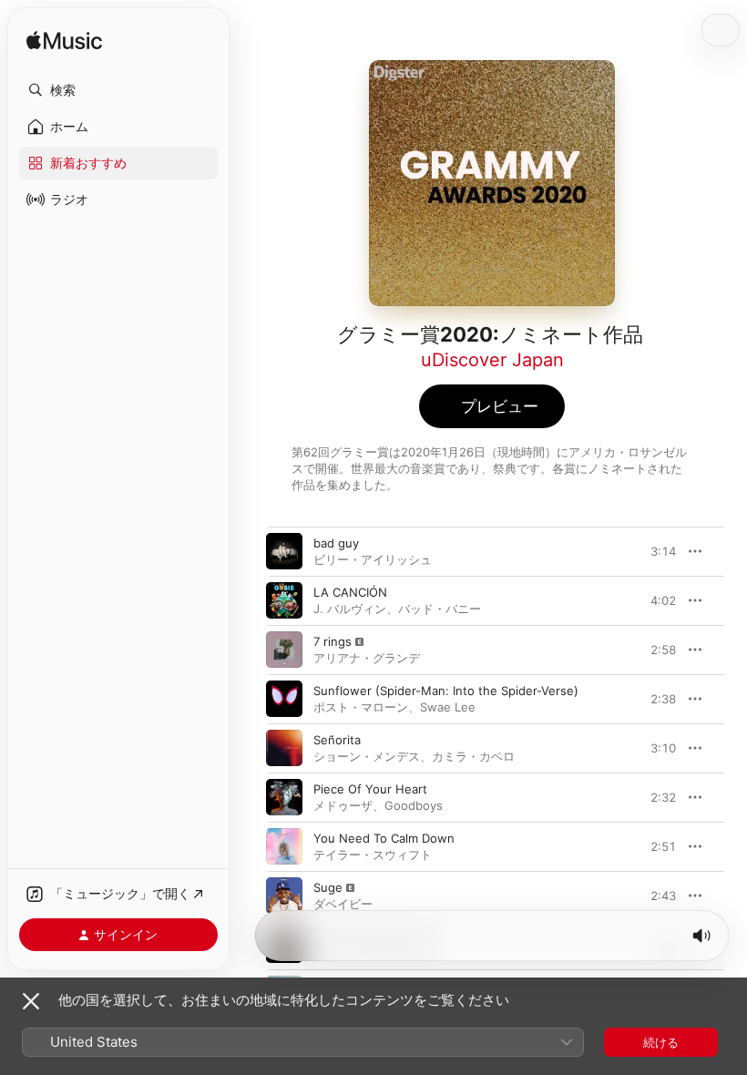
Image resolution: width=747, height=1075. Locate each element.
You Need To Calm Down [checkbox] (384, 838)
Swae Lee (448, 707)
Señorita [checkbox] (337, 739)
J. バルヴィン (349, 608)
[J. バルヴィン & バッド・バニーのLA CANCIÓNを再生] (284, 600)
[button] (118, 90)
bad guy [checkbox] (336, 543)
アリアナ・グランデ (366, 657)
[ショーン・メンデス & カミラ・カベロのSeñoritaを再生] (284, 748)
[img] (64, 41)
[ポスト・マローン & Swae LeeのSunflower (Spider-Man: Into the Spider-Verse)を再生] (284, 699)
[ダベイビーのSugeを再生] (284, 895)
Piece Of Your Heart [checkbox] (370, 789)
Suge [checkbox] (328, 887)
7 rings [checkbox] (332, 641)
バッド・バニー (439, 608)
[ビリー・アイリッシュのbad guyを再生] (284, 551)
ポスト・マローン (360, 707)
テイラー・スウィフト (372, 854)
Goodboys (413, 805)
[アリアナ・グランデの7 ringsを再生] (284, 649)
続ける (661, 1042)
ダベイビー (343, 903)
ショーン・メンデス (366, 756)
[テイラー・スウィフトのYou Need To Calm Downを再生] (284, 846)
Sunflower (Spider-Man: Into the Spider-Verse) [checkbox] (445, 690)
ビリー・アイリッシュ (372, 559)
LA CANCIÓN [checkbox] (350, 592)
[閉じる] (31, 1001)
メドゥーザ (343, 805)
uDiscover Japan (492, 360)
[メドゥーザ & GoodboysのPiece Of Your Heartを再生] (284, 797)
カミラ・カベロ (473, 756)
